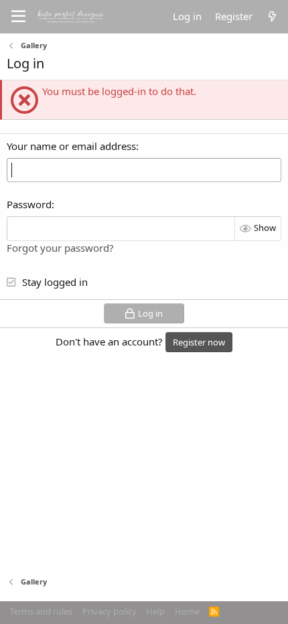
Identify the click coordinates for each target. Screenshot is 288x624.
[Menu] (18, 16)
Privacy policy (109, 611)
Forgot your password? (60, 247)
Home (187, 611)
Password (29, 204)
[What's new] (272, 16)
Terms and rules (40, 611)
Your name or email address (71, 146)
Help (155, 611)
